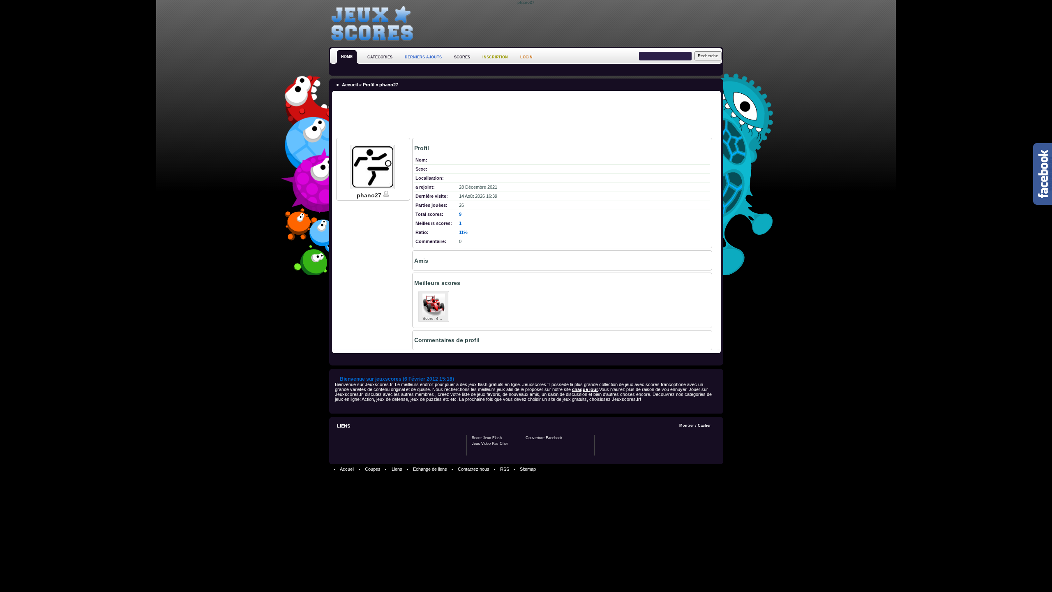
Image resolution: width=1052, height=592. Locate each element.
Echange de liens (430, 469)
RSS (504, 469)
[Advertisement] (573, 24)
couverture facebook (544, 438)
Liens (397, 469)
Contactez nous (473, 469)
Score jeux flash (487, 438)
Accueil (350, 84)
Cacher (704, 425)
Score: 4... (432, 318)
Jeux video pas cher (490, 444)
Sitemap (528, 469)
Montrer (686, 425)
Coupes (373, 469)
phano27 (370, 195)
